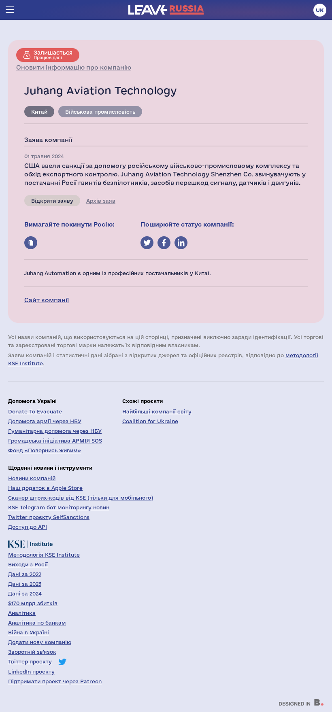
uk (320, 10)
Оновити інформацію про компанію (73, 67)
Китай (39, 111)
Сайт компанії (46, 300)
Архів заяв (100, 200)
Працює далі (53, 54)
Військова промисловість (100, 111)
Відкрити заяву (52, 200)
